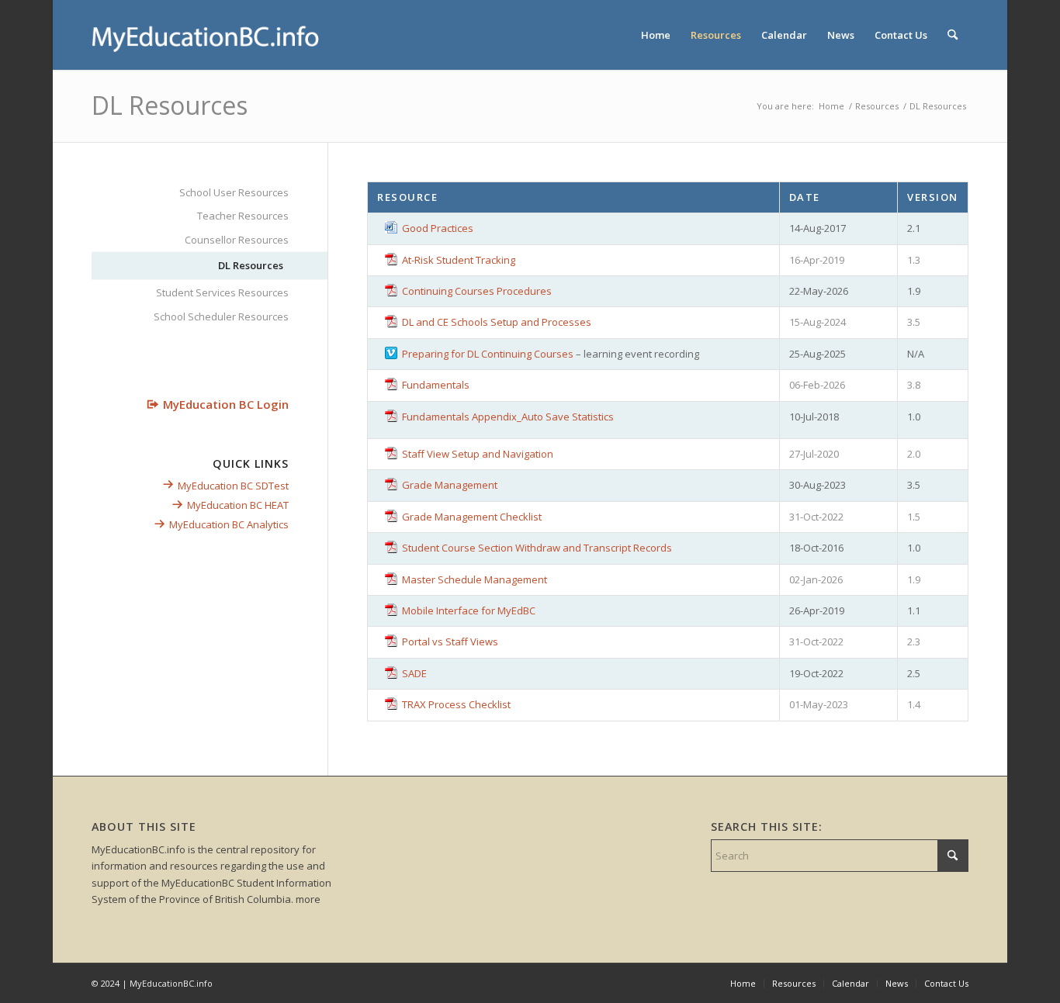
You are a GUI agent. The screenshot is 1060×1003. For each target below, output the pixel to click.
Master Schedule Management (474, 579)
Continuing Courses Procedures (477, 291)
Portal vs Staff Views (450, 641)
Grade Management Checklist (472, 517)
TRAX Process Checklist (456, 704)
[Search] (952, 35)
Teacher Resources (243, 216)
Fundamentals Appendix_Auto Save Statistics (508, 417)
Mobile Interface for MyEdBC (468, 610)
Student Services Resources (222, 292)
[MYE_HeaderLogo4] (208, 35)
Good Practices (437, 228)
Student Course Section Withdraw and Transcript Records (537, 548)
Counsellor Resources (237, 240)
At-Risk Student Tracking (458, 260)
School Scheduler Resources (221, 316)
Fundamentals (435, 385)
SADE (414, 673)
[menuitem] (656, 35)
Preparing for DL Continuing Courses (487, 354)
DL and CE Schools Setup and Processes (496, 322)
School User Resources (234, 192)
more (308, 899)
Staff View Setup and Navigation (477, 454)
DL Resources (170, 105)
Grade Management (449, 485)
